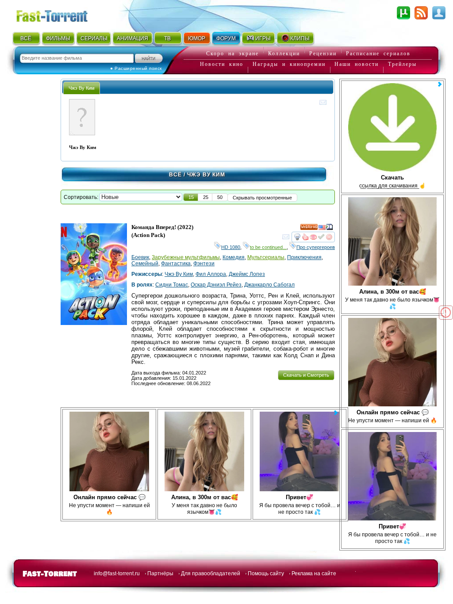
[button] (191, 197)
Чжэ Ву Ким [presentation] (82, 88)
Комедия (234, 257)
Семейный (144, 263)
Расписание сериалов (378, 53)
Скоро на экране (232, 53)
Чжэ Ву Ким (179, 274)
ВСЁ (25, 38)
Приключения (304, 257)
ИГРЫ (263, 38)
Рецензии (323, 53)
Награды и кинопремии (289, 64)
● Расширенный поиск (136, 68)
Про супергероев (315, 247)
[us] (322, 229)
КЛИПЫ (300, 38)
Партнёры (160, 573)
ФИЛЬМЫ (58, 38)
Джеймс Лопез (247, 274)
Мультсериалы (265, 257)
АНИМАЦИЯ (132, 38)
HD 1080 (230, 247)
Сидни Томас (171, 285)
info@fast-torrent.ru (117, 573)
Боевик (140, 257)
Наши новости (356, 64)
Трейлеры (402, 64)
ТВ (167, 38)
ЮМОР (196, 38)
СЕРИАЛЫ (94, 38)
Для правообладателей (210, 573)
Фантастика (176, 263)
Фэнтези (204, 263)
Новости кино (221, 64)
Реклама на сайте (314, 573)
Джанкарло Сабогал (269, 285)
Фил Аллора (211, 274)
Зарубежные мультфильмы (186, 257)
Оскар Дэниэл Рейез (216, 285)
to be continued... (268, 247)
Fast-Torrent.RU (60, 14)
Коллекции (284, 53)
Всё (175, 175)
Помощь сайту (266, 573)
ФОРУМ (226, 38)
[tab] (81, 88)
